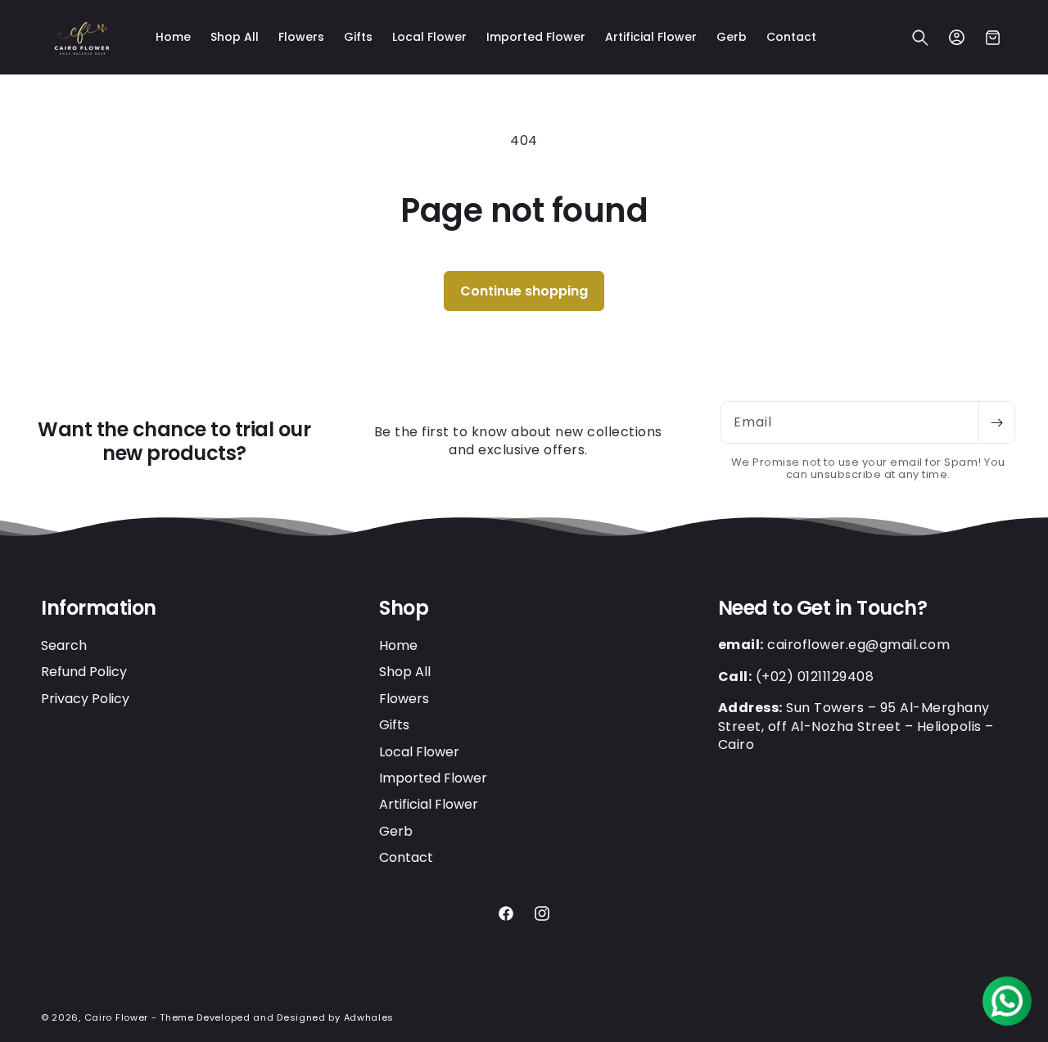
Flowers (404, 697)
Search (64, 645)
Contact (406, 857)
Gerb (396, 830)
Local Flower (419, 751)
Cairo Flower (116, 1017)
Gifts (394, 724)
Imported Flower (433, 777)
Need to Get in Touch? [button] (823, 608)
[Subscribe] (996, 422)
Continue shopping (524, 291)
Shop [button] (403, 608)
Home (398, 645)
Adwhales (369, 1017)
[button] (920, 38)
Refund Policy (84, 671)
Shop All (405, 671)
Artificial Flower (428, 804)
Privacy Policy (85, 697)
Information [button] (98, 608)
